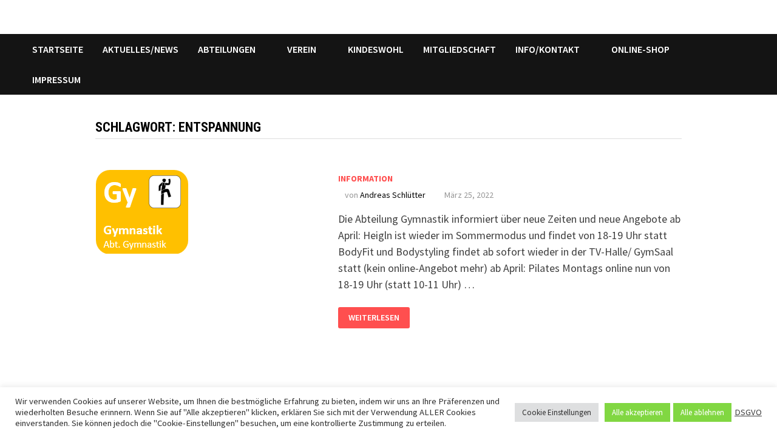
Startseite (57, 49)
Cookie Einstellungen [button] (556, 412)
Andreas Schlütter (393, 194)
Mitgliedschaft (459, 49)
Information (365, 178)
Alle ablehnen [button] (702, 412)
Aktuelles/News (140, 49)
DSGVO (748, 412)
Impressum (56, 79)
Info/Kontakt (547, 49)
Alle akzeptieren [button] (637, 412)
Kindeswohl (376, 49)
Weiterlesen (373, 315)
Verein (301, 49)
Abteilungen (227, 49)
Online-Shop (640, 49)
